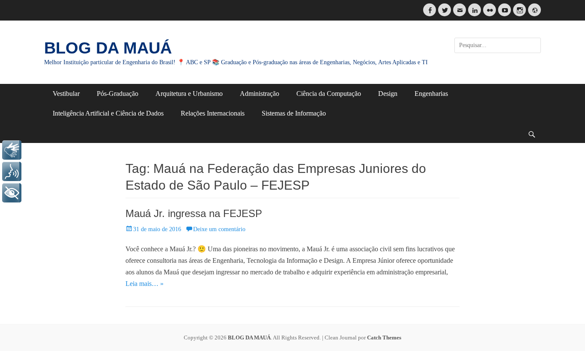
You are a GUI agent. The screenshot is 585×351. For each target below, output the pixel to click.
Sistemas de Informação (294, 113)
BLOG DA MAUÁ (108, 48)
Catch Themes (384, 337)
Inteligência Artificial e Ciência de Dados (108, 113)
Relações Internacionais (213, 113)
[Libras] (11, 150)
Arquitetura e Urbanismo (189, 93)
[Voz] (11, 171)
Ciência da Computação (328, 93)
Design (387, 93)
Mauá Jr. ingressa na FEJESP (193, 213)
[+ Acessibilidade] (11, 192)
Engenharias (431, 93)
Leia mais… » (144, 283)
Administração (259, 93)
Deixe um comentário (219, 229)
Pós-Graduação (117, 93)
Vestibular (66, 93)
